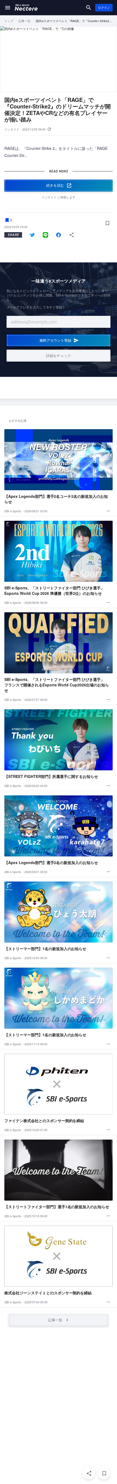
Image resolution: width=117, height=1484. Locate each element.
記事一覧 (24, 21)
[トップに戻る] (26, 7)
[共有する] (72, 235)
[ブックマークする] (107, 222)
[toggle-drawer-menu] (7, 7)
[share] (88, 1473)
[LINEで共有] (45, 235)
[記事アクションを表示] (108, 511)
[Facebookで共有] (58, 235)
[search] (88, 7)
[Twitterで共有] (32, 235)
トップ (8, 21)
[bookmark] (103, 1473)
